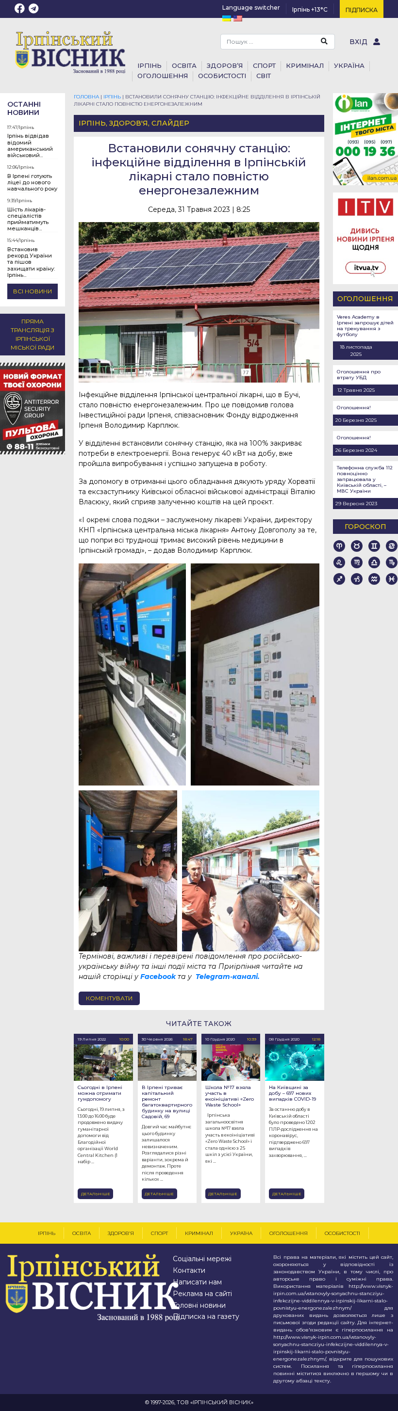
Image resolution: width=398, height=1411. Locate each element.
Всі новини (32, 291)
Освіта (81, 1233)
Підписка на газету (206, 1316)
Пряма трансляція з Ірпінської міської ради (32, 334)
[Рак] (391, 546)
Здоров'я (128, 123)
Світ (263, 76)
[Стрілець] (339, 579)
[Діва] (356, 562)
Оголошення (162, 76)
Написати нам (197, 1282)
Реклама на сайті (202, 1293)
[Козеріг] (356, 579)
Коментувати (109, 998)
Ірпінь (26, 127)
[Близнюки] (374, 546)
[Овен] (339, 546)
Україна (349, 65)
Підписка (362, 10)
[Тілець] (356, 546)
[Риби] (391, 579)
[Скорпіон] (391, 562)
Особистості (222, 76)
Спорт (159, 1233)
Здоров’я (121, 1233)
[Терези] (374, 562)
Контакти (189, 1270)
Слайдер (170, 123)
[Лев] (339, 562)
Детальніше (95, 1193)
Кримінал (305, 65)
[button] (132, 674)
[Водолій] (374, 579)
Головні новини (199, 1305)
